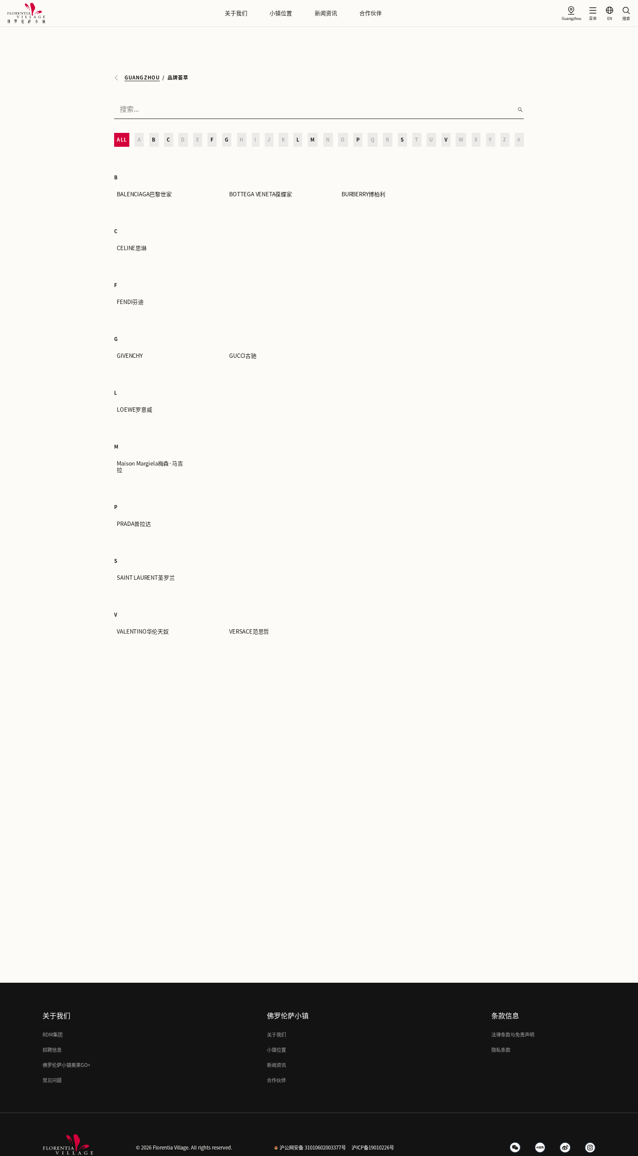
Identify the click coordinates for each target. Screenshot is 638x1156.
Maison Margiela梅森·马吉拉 (150, 467)
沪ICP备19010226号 (373, 1147)
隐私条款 (500, 1049)
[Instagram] (590, 1147)
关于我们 (236, 13)
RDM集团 (52, 1034)
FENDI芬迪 (130, 302)
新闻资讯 (326, 13)
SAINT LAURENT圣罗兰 (145, 578)
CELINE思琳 (131, 248)
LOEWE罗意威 (134, 410)
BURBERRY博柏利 (363, 194)
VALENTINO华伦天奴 (143, 631)
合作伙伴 (370, 13)
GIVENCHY (129, 356)
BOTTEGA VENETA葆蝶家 (260, 194)
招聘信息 (52, 1049)
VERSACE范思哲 (249, 631)
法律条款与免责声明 (512, 1034)
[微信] (515, 1147)
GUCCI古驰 (243, 356)
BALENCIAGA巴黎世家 (144, 194)
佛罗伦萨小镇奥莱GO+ (66, 1065)
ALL (121, 139)
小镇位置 (281, 13)
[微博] (565, 1147)
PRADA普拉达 (134, 524)
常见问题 (52, 1080)
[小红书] (540, 1147)
